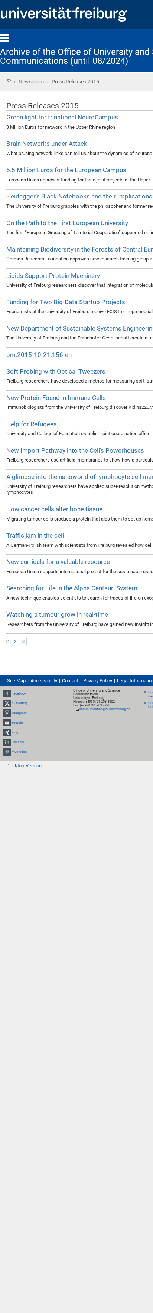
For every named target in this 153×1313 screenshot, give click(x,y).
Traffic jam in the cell (35, 535)
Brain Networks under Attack (46, 143)
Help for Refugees (31, 424)
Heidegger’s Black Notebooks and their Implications (79, 196)
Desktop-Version (24, 765)
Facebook (19, 693)
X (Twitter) (19, 703)
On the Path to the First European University (67, 223)
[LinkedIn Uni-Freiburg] (7, 742)
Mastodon (19, 752)
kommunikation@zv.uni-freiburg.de (104, 709)
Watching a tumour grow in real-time (57, 614)
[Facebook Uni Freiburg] (7, 693)
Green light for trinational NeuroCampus (62, 117)
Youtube (18, 723)
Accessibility (43, 680)
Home (8, 80)
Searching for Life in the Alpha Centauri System (71, 588)
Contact (70, 680)
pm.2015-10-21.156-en (39, 354)
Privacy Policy (97, 680)
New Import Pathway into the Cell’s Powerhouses (75, 450)
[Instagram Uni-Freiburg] (7, 713)
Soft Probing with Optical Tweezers (55, 371)
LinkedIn (18, 742)
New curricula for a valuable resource (58, 561)
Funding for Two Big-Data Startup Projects (65, 302)
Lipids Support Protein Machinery (53, 275)
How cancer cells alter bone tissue (54, 509)
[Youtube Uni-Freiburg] (7, 723)
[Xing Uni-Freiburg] (7, 732)
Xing (15, 732)
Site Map (16, 680)
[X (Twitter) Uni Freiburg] (7, 703)
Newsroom (31, 82)
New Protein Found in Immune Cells (56, 397)
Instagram (19, 713)
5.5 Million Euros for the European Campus (66, 170)
